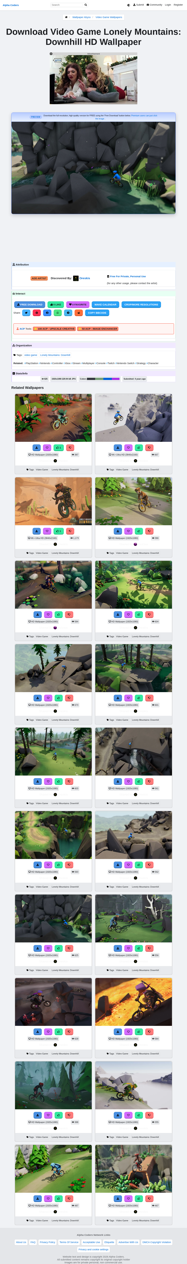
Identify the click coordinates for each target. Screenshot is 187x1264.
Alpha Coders (11, 5)
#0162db (107, 379)
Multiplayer (88, 363)
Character (152, 363)
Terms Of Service (69, 1242)
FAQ (33, 1242)
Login (168, 4)
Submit (140, 4)
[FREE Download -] (37, 447)
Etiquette (109, 1242)
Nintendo (45, 363)
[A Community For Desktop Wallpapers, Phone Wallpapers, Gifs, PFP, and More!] (66, 17)
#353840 (91, 379)
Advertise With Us (128, 1242)
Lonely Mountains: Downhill (55, 355)
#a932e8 (116, 379)
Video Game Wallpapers (109, 17)
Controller (57, 363)
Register (178, 4)
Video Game (42, 469)
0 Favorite (79, 304)
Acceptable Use (91, 1242)
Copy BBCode (97, 312)
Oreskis (84, 278)
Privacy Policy (47, 1242)
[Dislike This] (70, 447)
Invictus (143, 544)
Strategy (140, 363)
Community (155, 4)
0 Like (57, 304)
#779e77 (99, 379)
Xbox (67, 363)
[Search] (86, 5)
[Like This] (139, 447)
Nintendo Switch (125, 363)
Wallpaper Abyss (81, 17)
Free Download (31, 304)
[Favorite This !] (47, 447)
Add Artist (39, 278)
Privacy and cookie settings (93, 1249)
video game (30, 355)
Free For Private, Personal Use (128, 276)
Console (100, 363)
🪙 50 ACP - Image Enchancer (97, 328)
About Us (21, 1242)
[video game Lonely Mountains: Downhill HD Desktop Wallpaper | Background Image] (53, 441)
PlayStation (31, 363)
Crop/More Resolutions (141, 304)
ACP (22, 328)
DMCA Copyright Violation (157, 1242)
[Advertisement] (93, 237)
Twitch (110, 363)
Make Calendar (105, 304)
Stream (76, 363)
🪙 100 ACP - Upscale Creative (54, 328)
